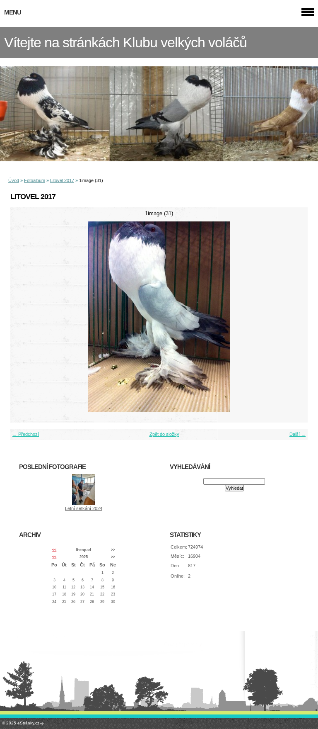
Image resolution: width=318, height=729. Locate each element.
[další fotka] (294, 316)
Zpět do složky (164, 434)
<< (54, 550)
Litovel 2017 (62, 180)
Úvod (13, 180)
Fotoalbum (34, 180)
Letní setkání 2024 (83, 508)
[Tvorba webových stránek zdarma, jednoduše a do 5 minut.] (42, 723)
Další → (297, 434)
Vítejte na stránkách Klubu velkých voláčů (125, 42)
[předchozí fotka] (23, 316)
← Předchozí (25, 434)
